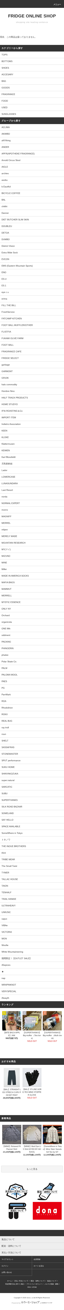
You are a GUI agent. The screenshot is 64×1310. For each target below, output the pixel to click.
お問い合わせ (7, 1272)
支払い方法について (21, 1281)
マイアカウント (8, 1259)
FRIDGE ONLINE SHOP (32, 16)
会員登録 (37, 1259)
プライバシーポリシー (34, 1284)
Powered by (16, 1303)
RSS (29, 1287)
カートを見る (39, 1266)
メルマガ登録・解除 (51, 1284)
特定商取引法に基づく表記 (14, 1284)
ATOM (34, 1287)
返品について (52, 1281)
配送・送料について (38, 1281)
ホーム (9, 1281)
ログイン (5, 1266)
